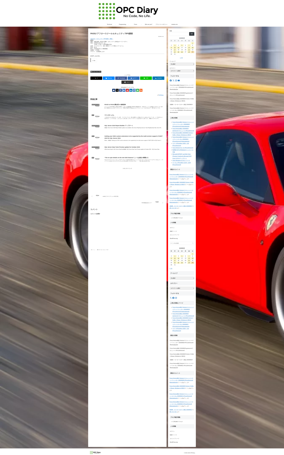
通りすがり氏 (173, 208)
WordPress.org (174, 238)
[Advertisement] (127, 180)
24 (175, 52)
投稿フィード (173, 231)
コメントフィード (174, 234)
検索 (171, 31)
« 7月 (181, 57)
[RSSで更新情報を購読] (140, 90)
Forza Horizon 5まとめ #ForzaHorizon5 (182, 147)
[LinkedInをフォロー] (130, 90)
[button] (127, 82)
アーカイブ (172, 61)
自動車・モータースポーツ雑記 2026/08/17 (181, 206)
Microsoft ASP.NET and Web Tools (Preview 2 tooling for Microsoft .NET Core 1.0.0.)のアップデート (182, 156)
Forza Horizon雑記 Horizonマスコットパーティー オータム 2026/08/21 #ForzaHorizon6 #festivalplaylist (182, 110)
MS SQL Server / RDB (96, 71)
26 (182, 52)
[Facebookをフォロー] (120, 90)
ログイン (172, 227)
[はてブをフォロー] (123, 90)
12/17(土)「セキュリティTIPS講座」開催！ (101, 38)
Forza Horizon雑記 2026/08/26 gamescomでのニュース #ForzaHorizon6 (181, 94)
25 (178, 52)
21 (189, 49)
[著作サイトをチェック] (113, 90)
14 (189, 47)
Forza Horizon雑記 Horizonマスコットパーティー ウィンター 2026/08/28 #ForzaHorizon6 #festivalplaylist (182, 87)
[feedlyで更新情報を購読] (137, 90)
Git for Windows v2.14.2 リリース (181, 160)
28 (189, 52)
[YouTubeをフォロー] (127, 90)
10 (175, 47)
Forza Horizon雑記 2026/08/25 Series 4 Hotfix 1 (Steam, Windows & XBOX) (182, 100)
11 (178, 47)
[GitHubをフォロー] (134, 90)
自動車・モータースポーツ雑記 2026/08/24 (181, 104)
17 (175, 49)
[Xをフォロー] (117, 90)
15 (192, 47)
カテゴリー (172, 68)
